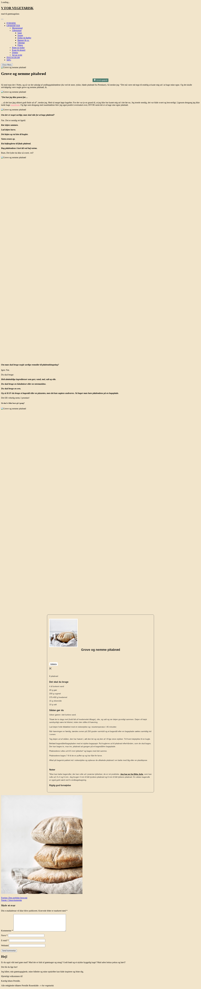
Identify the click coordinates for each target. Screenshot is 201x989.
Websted (4, 945)
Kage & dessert (18, 50)
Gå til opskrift (101, 80)
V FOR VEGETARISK (17, 8)
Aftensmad (16, 30)
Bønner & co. (23, 40)
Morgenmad (17, 28)
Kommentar (7, 930)
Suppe (20, 35)
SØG (9, 60)
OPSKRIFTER (13, 25)
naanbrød (15, 105)
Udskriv (53, 664)
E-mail (4, 940)
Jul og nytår (17, 55)
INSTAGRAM (13, 57)
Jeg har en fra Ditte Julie (131, 774)
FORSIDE (11, 23)
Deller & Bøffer (24, 38)
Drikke (15, 52)
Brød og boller (18, 47)
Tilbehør (21, 43)
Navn (4, 935)
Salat (20, 33)
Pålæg (20, 45)
